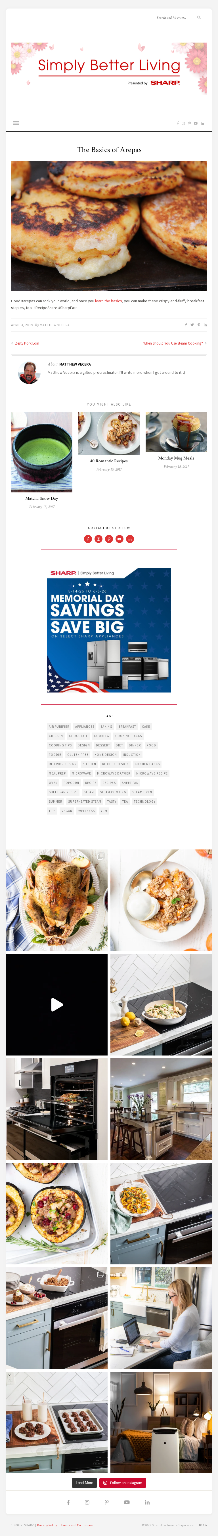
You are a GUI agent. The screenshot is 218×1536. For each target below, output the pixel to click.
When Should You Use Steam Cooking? (173, 343)
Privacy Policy (47, 1525)
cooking (101, 736)
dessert (103, 745)
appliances (85, 727)
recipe (91, 783)
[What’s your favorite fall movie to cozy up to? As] (57, 1005)
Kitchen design (115, 764)
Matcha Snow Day (41, 498)
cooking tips (60, 745)
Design (84, 745)
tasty (111, 801)
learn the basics (108, 300)
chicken (56, 736)
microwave (81, 773)
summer (55, 801)
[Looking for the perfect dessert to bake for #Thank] (161, 900)
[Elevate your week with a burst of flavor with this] (161, 1005)
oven (53, 783)
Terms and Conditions (77, 1525)
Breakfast (127, 727)
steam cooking (113, 792)
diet (119, 745)
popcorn (71, 783)
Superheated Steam (84, 801)
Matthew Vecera (55, 325)
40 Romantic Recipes (109, 461)
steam (89, 792)
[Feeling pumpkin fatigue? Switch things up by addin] (57, 1213)
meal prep (57, 773)
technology (145, 801)
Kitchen (89, 764)
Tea (125, 801)
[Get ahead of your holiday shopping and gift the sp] (161, 1422)
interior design (63, 764)
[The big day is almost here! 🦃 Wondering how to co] (57, 900)
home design (106, 755)
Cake (146, 727)
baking (106, 727)
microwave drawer (113, 773)
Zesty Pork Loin (26, 343)
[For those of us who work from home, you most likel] (161, 1318)
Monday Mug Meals (176, 458)
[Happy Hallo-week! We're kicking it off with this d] (57, 1318)
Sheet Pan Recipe (63, 792)
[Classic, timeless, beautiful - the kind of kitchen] (161, 1109)
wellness (86, 811)
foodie (55, 755)
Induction (132, 755)
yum (104, 811)
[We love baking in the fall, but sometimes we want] (57, 1422)
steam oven (142, 792)
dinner (135, 745)
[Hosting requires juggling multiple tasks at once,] (57, 1109)
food (151, 745)
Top (202, 1525)
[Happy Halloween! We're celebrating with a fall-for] (161, 1213)
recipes (109, 783)
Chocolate (78, 736)
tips (52, 811)
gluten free (78, 755)
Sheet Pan (130, 783)
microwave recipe (152, 773)
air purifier (59, 727)
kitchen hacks (147, 764)
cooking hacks (128, 736)
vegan (67, 811)
